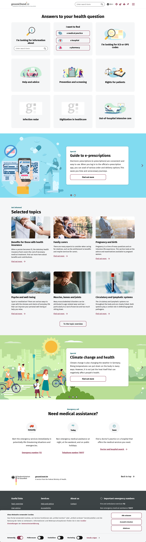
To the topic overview (73, 324)
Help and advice (47, 504)
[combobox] (87, 4)
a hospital (74, 40)
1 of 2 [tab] (71, 195)
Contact (74, 504)
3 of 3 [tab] (77, 397)
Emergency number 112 (32, 452)
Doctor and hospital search (112, 449)
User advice (16, 508)
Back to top (126, 476)
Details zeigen (92, 538)
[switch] (41, 537)
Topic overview (17, 504)
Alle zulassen (126, 515)
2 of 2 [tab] (75, 195)
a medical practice (75, 33)
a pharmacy (75, 47)
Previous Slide (3, 165)
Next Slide (142, 165)
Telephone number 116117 (73, 452)
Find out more (88, 177)
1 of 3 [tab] (69, 397)
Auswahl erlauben (126, 522)
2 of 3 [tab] (73, 397)
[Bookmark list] (128, 4)
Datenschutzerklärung (30, 524)
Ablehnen (126, 528)
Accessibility (46, 508)
